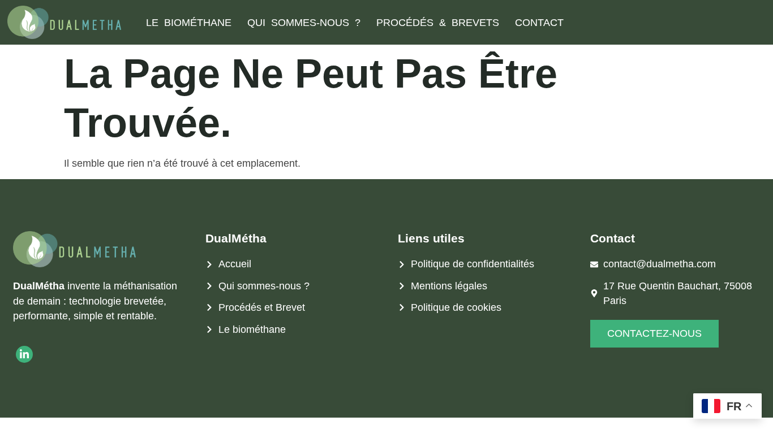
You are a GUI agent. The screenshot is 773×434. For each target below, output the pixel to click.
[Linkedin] (24, 354)
